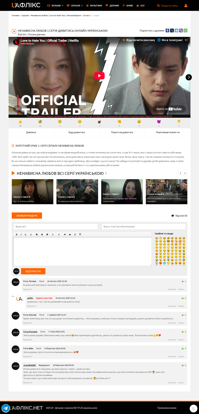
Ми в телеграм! (172, 40)
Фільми (56, 5)
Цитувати (172, 289)
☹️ (160, 256)
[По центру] (42, 234)
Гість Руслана (30, 331)
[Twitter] (172, 30)
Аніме (129, 5)
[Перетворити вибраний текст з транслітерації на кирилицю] (75, 234)
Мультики (96, 5)
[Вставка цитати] (70, 234)
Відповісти (27, 289)
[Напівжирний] (16, 234)
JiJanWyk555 (29, 365)
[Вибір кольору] (59, 234)
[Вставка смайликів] (53, 234)
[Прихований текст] (64, 234)
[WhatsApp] (185, 30)
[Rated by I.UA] (183, 407)
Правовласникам (166, 407)
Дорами (114, 5)
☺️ (164, 244)
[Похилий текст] (21, 234)
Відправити (33, 271)
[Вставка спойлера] (80, 234)
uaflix (30, 298)
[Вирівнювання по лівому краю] (36, 234)
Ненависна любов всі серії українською (60, 173)
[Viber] (181, 30)
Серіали (75, 5)
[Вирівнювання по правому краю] (47, 234)
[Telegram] (176, 30)
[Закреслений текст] (31, 234)
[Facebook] (167, 30)
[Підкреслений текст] (25, 234)
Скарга (181, 289)
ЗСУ (142, 5)
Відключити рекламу (140, 40)
